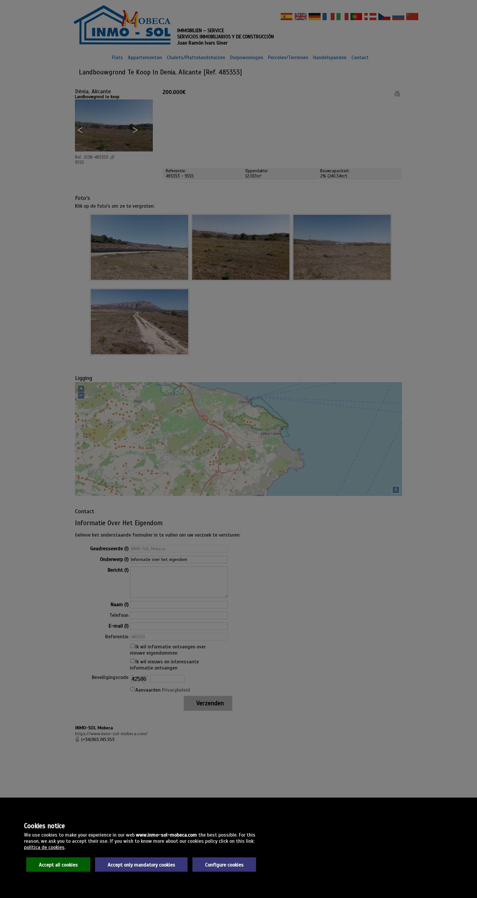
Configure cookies (224, 865)
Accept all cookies (58, 865)
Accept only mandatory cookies (141, 865)
